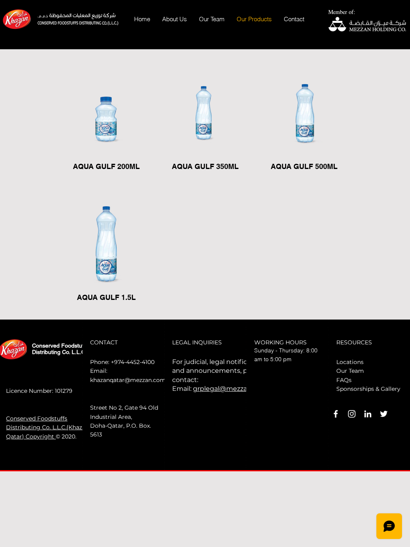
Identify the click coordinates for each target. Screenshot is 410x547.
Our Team (350, 370)
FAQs (344, 380)
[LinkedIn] (368, 414)
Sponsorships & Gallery (368, 388)
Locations (350, 362)
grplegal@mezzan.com (230, 388)
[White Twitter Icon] (384, 414)
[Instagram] (352, 414)
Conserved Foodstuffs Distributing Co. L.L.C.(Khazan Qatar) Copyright (47, 427)
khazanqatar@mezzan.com (128, 380)
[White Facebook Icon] (336, 414)
